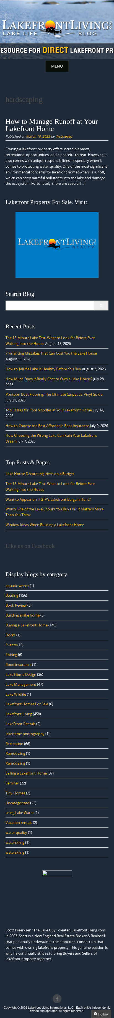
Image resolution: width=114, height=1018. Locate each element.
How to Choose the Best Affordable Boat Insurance (47, 425)
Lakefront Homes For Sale (27, 703)
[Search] (101, 305)
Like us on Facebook (30, 546)
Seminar (12, 783)
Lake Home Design (21, 674)
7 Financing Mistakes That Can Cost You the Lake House (51, 353)
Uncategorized (17, 802)
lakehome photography (25, 733)
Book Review (16, 605)
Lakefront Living (19, 713)
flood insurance (18, 664)
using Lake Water (20, 812)
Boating (12, 595)
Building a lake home (23, 615)
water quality (16, 832)
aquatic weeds (17, 585)
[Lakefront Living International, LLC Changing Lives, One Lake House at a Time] (57, 28)
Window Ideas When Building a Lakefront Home (45, 524)
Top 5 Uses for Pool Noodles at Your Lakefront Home (49, 410)
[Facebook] (57, 998)
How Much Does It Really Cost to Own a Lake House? (49, 378)
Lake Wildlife (16, 694)
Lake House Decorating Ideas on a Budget (40, 473)
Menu (57, 66)
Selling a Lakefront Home (26, 773)
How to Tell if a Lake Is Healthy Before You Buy (43, 368)
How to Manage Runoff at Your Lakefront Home (52, 125)
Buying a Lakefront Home (27, 625)
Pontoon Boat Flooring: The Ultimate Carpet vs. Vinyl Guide (54, 394)
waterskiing (15, 842)
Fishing (11, 654)
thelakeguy (63, 136)
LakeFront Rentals (20, 723)
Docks (10, 635)
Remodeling (15, 753)
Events (11, 644)
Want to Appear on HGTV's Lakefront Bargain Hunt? (48, 499)
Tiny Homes (15, 793)
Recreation (14, 743)
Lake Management (21, 684)
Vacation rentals (19, 822)
